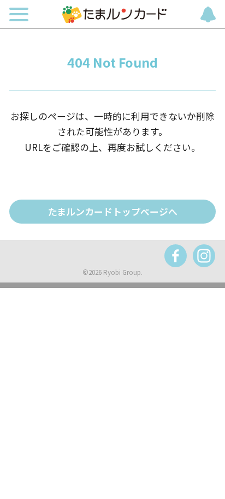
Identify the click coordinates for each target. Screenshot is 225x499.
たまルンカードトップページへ (112, 211)
